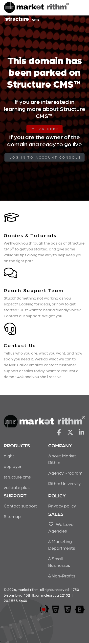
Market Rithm (36, 8)
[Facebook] (59, 432)
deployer (13, 466)
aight (9, 455)
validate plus (16, 487)
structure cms (17, 476)
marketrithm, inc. (44, 609)
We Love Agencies (60, 527)
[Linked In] (81, 432)
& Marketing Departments (61, 544)
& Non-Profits (61, 575)
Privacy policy (62, 505)
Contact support (20, 505)
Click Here (45, 129)
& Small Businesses (59, 562)
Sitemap (12, 516)
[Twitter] (70, 432)
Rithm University (64, 483)
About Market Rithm (62, 459)
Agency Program (65, 472)
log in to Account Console (45, 157)
